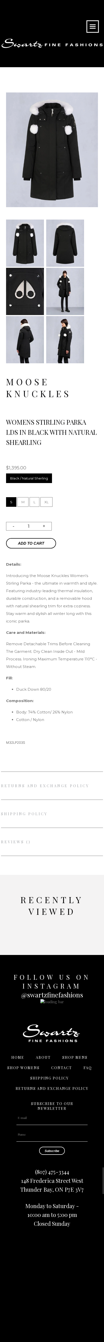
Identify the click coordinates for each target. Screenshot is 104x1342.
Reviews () (16, 841)
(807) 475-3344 (52, 1172)
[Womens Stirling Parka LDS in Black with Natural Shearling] (25, 265)
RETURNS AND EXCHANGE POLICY (45, 785)
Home (17, 1057)
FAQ (88, 1067)
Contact (61, 1067)
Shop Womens (23, 1067)
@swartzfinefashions (52, 994)
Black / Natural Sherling (29, 478)
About (43, 1057)
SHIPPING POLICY (24, 813)
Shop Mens (75, 1057)
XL (46, 502)
